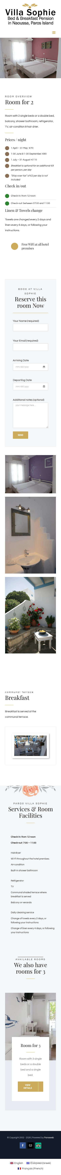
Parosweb (49, 1137)
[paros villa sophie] (30, 578)
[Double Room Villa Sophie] (30, 456)
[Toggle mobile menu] (54, 32)
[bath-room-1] (30, 498)
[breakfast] (30, 737)
